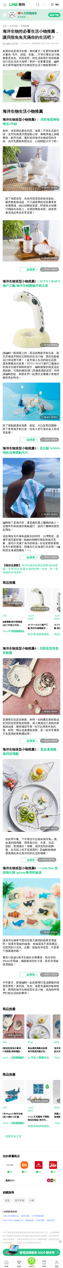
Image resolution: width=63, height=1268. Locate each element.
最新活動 (25, 1216)
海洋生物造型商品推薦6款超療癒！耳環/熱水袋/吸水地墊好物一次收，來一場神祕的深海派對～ (30, 569)
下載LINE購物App (11, 1216)
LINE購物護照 (38, 1216)
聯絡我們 (51, 1220)
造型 (7, 1200)
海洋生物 (19, 1200)
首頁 (5, 26)
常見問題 (40, 1220)
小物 (31, 1200)
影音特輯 (14, 26)
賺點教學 (30, 1220)
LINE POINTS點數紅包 (13, 1220)
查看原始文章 (13, 1136)
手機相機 (25, 26)
